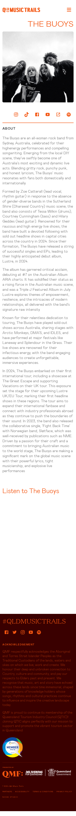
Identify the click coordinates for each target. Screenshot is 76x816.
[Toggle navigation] (69, 9)
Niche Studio (10, 797)
